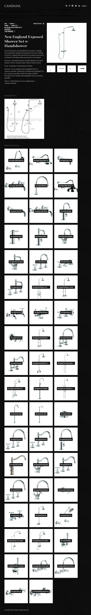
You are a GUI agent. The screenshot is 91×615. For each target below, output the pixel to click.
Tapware (6, 25)
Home (5, 23)
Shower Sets (14, 25)
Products (12, 23)
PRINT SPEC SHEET (37, 23)
